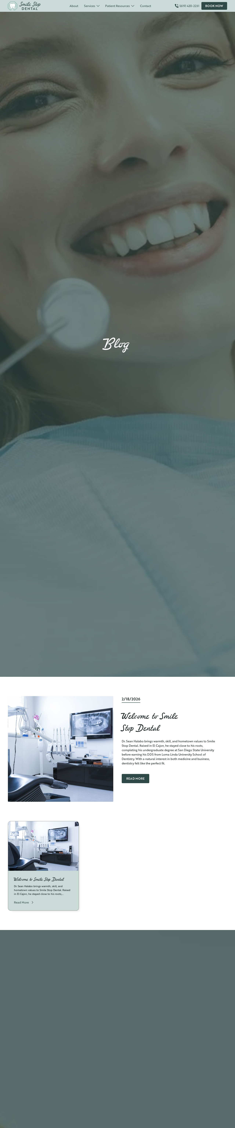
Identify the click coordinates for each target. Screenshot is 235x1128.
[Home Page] (27, 6)
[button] (91, 6)
